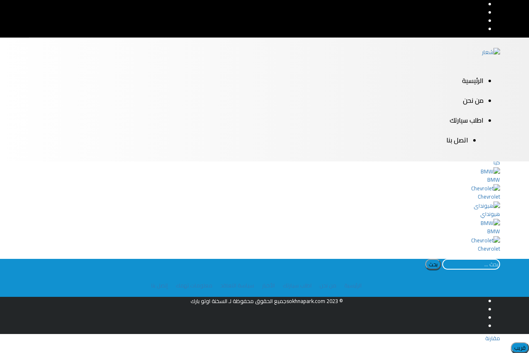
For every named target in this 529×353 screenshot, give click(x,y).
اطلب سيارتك (467, 120)
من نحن (473, 100)
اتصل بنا (457, 140)
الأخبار (268, 285)
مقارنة (492, 338)
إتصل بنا (159, 285)
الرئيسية (473, 80)
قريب (520, 348)
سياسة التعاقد (237, 285)
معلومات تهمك (194, 285)
